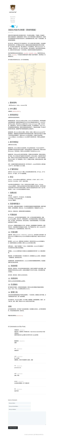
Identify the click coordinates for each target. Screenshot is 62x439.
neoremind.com (19, 315)
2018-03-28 (19, 373)
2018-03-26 (19, 366)
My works (12, 20)
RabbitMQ (31, 53)
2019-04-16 (19, 389)
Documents (12, 16)
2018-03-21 (22, 330)
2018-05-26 (20, 381)
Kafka (35, 53)
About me (13, 18)
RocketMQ (14, 54)
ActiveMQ (26, 53)
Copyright (13, 21)
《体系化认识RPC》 (16, 111)
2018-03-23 (19, 356)
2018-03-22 (19, 348)
